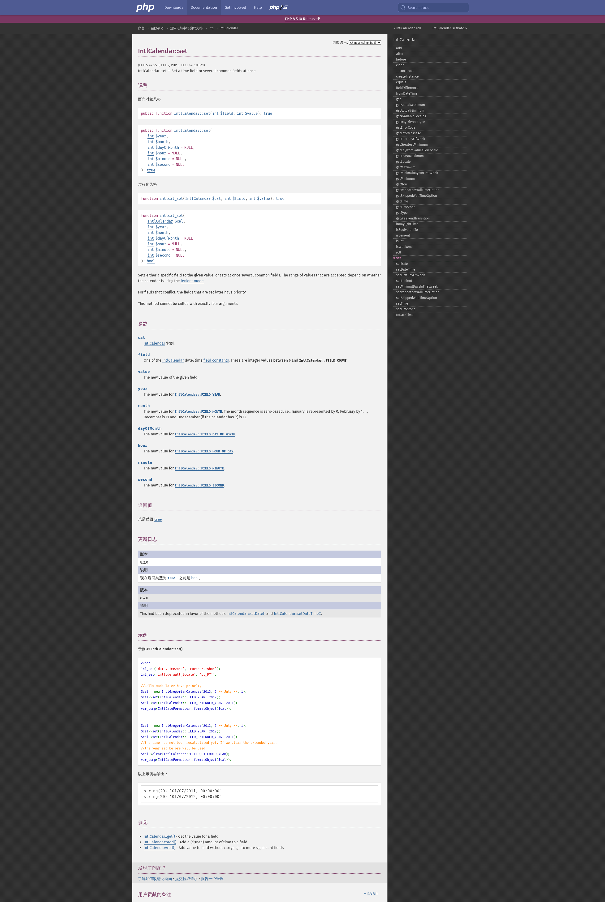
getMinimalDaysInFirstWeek (417, 173)
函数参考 (157, 28)
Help (258, 7)
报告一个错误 (212, 878)
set (398, 258)
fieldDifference (407, 88)
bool (151, 261)
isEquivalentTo (407, 230)
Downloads (173, 7)
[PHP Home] (145, 7)
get (398, 99)
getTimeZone (405, 207)
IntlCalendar (229, 28)
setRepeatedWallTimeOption (417, 292)
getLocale (403, 162)
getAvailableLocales (411, 116)
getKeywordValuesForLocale (417, 150)
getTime (402, 201)
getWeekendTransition (413, 218)
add (399, 48)
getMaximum (405, 167)
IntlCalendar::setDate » (449, 28)
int (215, 113)
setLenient (404, 281)
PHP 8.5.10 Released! (302, 19)
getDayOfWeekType (410, 122)
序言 (141, 28)
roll (398, 252)
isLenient (403, 235)
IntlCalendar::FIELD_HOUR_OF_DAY (204, 451)
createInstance (407, 76)
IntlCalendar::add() (160, 842)
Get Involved (235, 7)
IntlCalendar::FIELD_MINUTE (199, 468)
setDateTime (405, 269)
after (399, 54)
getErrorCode (405, 128)
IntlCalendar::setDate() (245, 613)
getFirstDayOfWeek (410, 139)
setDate (402, 264)
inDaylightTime (407, 224)
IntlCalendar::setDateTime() (297, 613)
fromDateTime (407, 94)
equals (401, 82)
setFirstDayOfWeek (410, 275)
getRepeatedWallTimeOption (417, 190)
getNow (401, 184)
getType (402, 213)
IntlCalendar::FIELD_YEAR (197, 395)
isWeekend (404, 247)
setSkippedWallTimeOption (416, 298)
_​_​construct (405, 71)
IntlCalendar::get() (159, 836)
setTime (402, 304)
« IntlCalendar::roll (407, 28)
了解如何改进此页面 (155, 878)
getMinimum (405, 179)
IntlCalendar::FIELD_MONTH (198, 412)
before (401, 59)
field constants (216, 360)
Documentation (204, 7)
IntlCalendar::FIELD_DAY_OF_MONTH (205, 434)
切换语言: (340, 42)
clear (400, 65)
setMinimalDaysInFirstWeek (417, 287)
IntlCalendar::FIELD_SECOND (199, 485)
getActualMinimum (410, 111)
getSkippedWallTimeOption (416, 196)
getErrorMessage (408, 133)
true (268, 113)
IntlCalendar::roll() (159, 847)
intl (211, 28)
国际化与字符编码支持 (186, 28)
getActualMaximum (410, 105)
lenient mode (192, 281)
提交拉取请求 (186, 878)
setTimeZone (405, 309)
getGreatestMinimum (412, 145)
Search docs (418, 7)
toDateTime (405, 315)
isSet (400, 241)
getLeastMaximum (410, 156)
